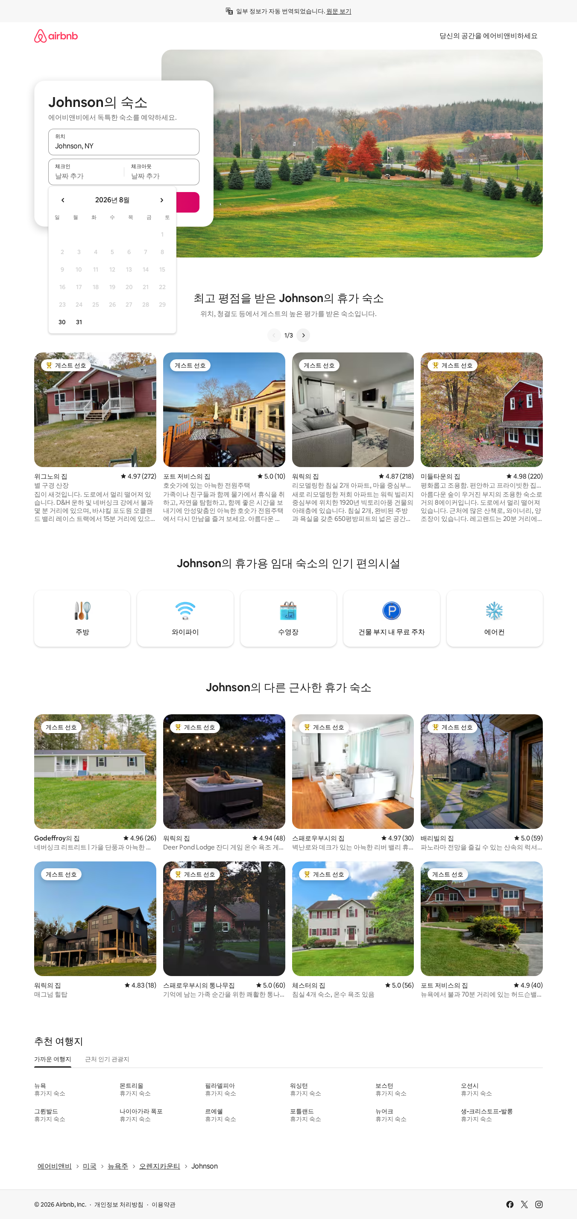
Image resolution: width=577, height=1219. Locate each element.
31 (79, 322)
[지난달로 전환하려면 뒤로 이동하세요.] (63, 200)
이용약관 (164, 1204)
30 (62, 322)
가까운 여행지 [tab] (52, 1059)
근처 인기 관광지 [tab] (107, 1059)
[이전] (274, 335)
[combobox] (124, 146)
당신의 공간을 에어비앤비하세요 (488, 35)
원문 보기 (338, 11)
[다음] (303, 335)
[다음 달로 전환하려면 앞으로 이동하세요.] (161, 200)
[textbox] (86, 176)
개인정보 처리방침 (119, 1204)
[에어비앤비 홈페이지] (56, 35)
